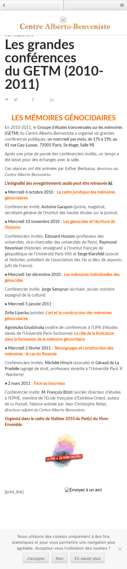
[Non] (120, 549)
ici (110, 184)
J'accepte (36, 558)
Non (60, 558)
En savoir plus (87, 558)
